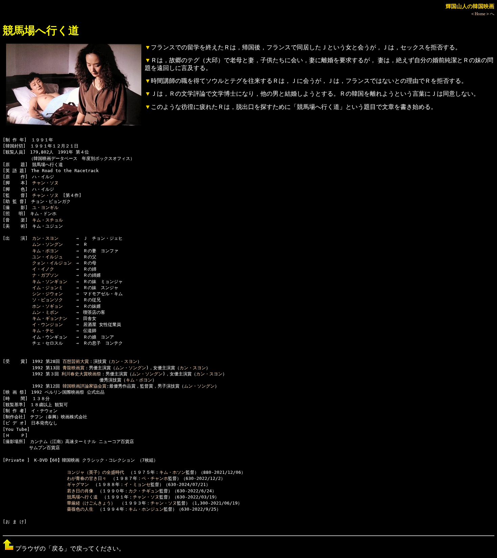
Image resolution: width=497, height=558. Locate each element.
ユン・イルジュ (47, 256)
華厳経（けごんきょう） (91, 503)
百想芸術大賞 (76, 361)
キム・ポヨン (45, 250)
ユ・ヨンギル (45, 207)
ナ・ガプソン (45, 275)
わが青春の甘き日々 (86, 478)
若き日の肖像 (80, 490)
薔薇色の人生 (80, 509)
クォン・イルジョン (52, 262)
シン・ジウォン (47, 293)
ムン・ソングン (47, 244)
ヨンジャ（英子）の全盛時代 (95, 472)
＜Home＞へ (482, 13)
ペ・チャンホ (155, 478)
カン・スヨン (45, 238)
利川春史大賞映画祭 (81, 373)
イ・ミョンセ (137, 484)
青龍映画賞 (74, 367)
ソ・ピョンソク (47, 299)
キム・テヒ (43, 330)
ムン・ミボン (45, 312)
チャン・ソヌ (45, 182)
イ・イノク (43, 269)
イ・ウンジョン (47, 324)
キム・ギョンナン (49, 318)
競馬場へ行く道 (82, 496)
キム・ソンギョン (49, 281)
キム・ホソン (172, 472)
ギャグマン (78, 484)
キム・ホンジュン (146, 509)
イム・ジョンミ (47, 287)
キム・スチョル (47, 220)
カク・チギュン (143, 490)
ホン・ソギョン (47, 306)
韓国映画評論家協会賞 (84, 386)
